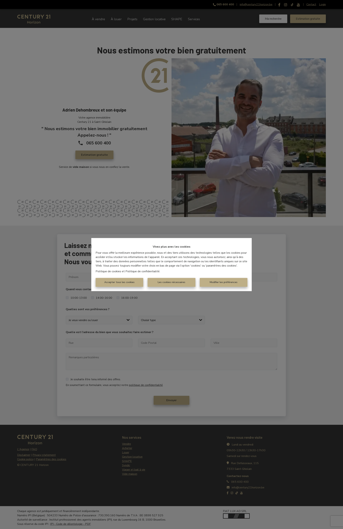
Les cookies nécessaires (171, 282)
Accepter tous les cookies (119, 282)
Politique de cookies (108, 271)
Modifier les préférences (223, 282)
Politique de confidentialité (142, 271)
